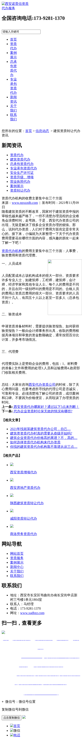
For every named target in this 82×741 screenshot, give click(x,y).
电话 (16, 735)
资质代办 (17, 155)
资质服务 (17, 558)
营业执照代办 (20, 181)
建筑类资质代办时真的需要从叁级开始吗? (41, 433)
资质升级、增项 (22, 177)
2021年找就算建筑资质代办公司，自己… (40, 429)
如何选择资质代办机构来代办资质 (35, 442)
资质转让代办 (20, 190)
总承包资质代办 (22, 164)
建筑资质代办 (20, 159)
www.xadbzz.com (32, 613)
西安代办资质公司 (42, 384)
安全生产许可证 (22, 172)
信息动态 (42, 131)
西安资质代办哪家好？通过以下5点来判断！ (46, 407)
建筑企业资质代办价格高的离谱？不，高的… (43, 438)
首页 (13, 39)
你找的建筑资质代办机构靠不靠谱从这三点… (43, 446)
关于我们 (17, 571)
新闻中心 (17, 567)
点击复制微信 (11, 717)
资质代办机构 (12, 251)
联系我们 (17, 576)
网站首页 (17, 553)
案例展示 (17, 186)
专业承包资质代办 (23, 168)
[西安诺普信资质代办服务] (17, 8)
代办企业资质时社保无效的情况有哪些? (42, 411)
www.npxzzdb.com (25, 202)
